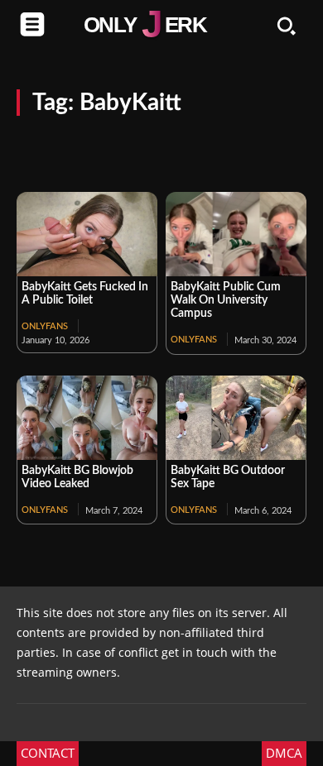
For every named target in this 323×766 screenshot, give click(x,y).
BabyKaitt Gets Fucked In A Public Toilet (85, 293)
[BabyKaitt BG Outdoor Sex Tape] (236, 418)
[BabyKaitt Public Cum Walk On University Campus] (236, 234)
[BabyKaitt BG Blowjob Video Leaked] (87, 418)
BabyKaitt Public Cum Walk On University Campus (226, 300)
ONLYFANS (45, 326)
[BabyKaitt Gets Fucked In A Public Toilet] (87, 234)
